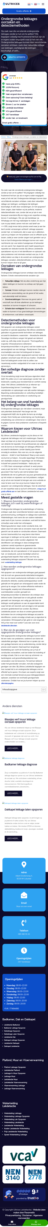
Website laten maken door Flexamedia (29, 1211)
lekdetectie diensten (9, 625)
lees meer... (13, 748)
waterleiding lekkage (13, 562)
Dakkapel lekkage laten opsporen (24, 809)
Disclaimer (27, 1215)
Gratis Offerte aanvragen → (24, 179)
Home (3, 137)
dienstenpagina (7, 683)
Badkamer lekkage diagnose (21, 764)
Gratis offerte (22, 11)
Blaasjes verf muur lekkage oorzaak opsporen (20, 720)
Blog (9, 137)
